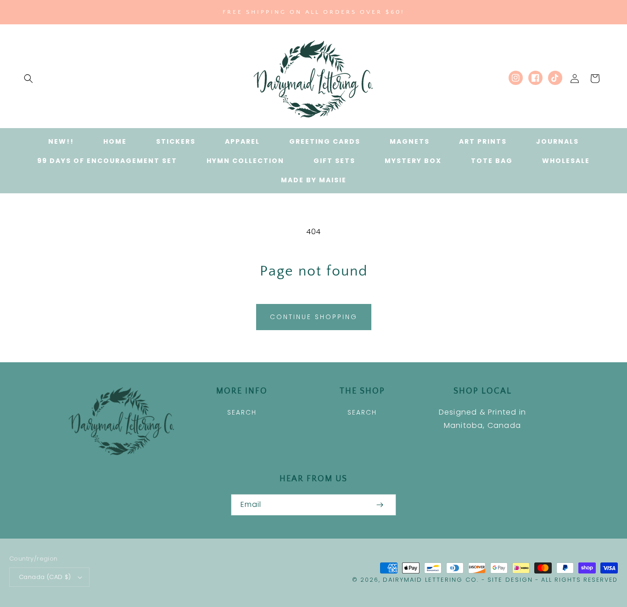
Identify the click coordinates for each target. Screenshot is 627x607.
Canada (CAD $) (45, 577)
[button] (28, 78)
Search (242, 412)
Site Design (510, 579)
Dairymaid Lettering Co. (431, 579)
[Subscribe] (380, 505)
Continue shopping (314, 316)
